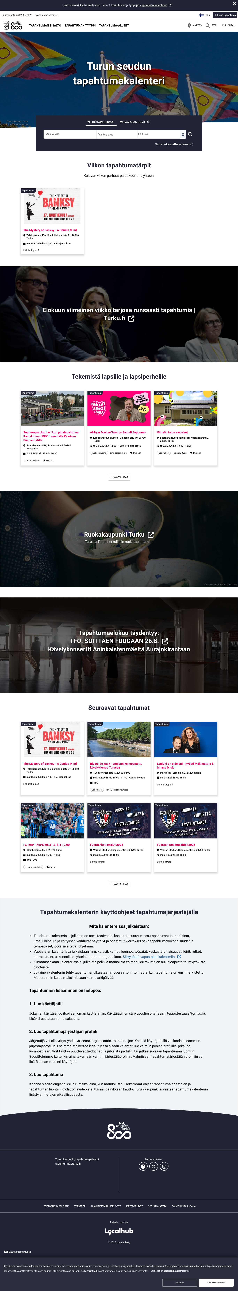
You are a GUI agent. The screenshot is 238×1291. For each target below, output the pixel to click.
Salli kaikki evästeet (216, 1282)
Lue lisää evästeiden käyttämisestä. (170, 1270)
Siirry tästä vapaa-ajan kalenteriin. (149, 957)
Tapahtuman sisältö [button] (45, 25)
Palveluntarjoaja (184, 1206)
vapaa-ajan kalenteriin (153, 5)
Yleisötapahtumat (101, 122)
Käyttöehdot (134, 1206)
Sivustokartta (157, 1206)
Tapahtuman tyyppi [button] (80, 25)
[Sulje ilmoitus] (234, 3)
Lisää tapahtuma (226, 15)
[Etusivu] (13, 25)
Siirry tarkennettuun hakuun (173, 144)
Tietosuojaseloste (56, 1206)
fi (208, 14)
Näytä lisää (120, 477)
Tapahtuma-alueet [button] (114, 25)
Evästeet (79, 1206)
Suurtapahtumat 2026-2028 (17, 15)
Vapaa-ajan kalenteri (47, 15)
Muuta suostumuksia (20, 1251)
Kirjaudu (228, 25)
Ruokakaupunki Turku (114, 534)
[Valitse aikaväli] (183, 134)
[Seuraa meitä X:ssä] (153, 1166)
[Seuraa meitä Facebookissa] (143, 1166)
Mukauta (179, 1282)
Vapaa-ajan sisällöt (135, 122)
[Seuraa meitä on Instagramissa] (164, 1166)
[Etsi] (190, 134)
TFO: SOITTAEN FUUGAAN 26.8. (114, 641)
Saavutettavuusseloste (105, 1206)
